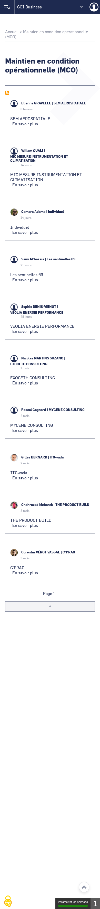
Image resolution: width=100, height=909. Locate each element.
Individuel (56, 212)
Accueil (12, 32)
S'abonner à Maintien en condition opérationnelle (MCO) (7, 93)
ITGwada (57, 457)
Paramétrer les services (73, 901)
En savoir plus (25, 124)
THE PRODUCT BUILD (72, 505)
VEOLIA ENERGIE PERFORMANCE (36, 312)
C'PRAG (69, 552)
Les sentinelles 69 (61, 259)
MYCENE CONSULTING (67, 410)
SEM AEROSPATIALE (70, 103)
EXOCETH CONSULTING (28, 364)
